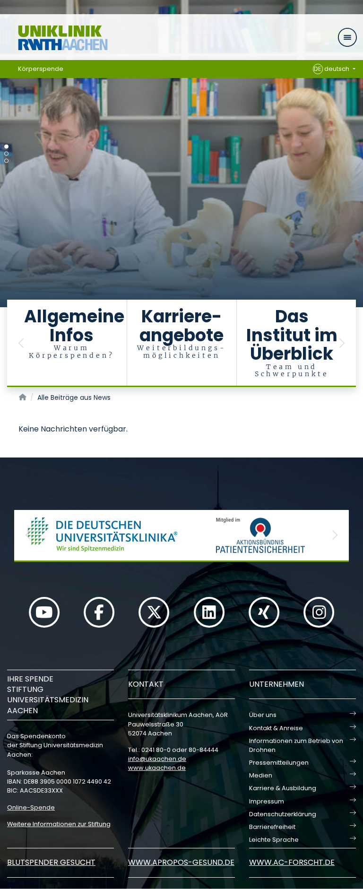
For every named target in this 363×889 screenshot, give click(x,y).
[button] (21, 343)
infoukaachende (157, 759)
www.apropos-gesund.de (181, 862)
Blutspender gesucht (51, 862)
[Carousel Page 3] (6, 161)
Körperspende (40, 68)
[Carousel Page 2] (6, 154)
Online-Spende (31, 807)
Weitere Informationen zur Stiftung (59, 824)
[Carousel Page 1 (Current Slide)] (6, 147)
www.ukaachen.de (157, 768)
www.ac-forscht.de (292, 862)
